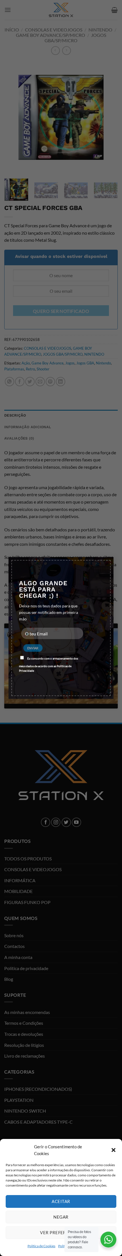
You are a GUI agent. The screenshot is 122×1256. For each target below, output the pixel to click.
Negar (60, 1216)
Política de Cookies (41, 1246)
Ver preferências (61, 1232)
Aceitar (61, 1201)
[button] (113, 1150)
